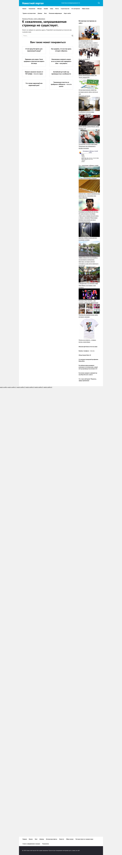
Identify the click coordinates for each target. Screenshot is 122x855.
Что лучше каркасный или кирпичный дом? (34, 84)
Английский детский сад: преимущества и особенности (61, 73)
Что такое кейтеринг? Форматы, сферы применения (87, 379)
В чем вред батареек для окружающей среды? (34, 50)
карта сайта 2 (12, 387)
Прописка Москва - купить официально (33, 19)
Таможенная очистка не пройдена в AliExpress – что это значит (61, 84)
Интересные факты (51, 839)
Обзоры (39, 8)
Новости (61, 839)
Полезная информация (55, 13)
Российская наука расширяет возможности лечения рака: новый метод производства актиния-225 (88, 367)
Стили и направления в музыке (31, 844)
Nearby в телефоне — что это (86, 351)
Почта (57, 8)
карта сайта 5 (39, 387)
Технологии (32, 8)
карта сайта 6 (48, 387)
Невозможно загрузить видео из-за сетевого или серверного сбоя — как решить (61, 61)
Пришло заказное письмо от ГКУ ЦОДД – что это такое (34, 73)
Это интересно (75, 8)
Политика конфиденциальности (70, 3)
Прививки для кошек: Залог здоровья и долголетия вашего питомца (34, 61)
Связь (51, 8)
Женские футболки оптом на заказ (88, 346)
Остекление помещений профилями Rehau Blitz (88, 360)
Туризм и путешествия (29, 13)
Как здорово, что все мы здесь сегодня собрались (61, 50)
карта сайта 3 (21, 387)
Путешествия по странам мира (84, 839)
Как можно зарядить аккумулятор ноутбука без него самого (88, 373)
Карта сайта (67, 13)
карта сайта (3, 387)
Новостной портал (33, 3)
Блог (45, 13)
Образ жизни (85, 8)
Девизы (40, 13)
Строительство (65, 8)
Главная (25, 839)
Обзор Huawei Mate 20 (85, 355)
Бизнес (24, 8)
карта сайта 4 (30, 387)
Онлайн (46, 8)
